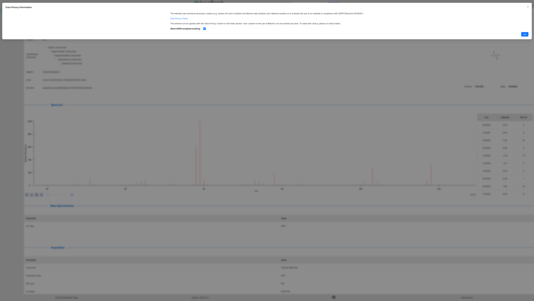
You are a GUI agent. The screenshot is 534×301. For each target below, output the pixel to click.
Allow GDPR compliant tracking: (185, 28)
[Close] (528, 6)
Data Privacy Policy (179, 18)
